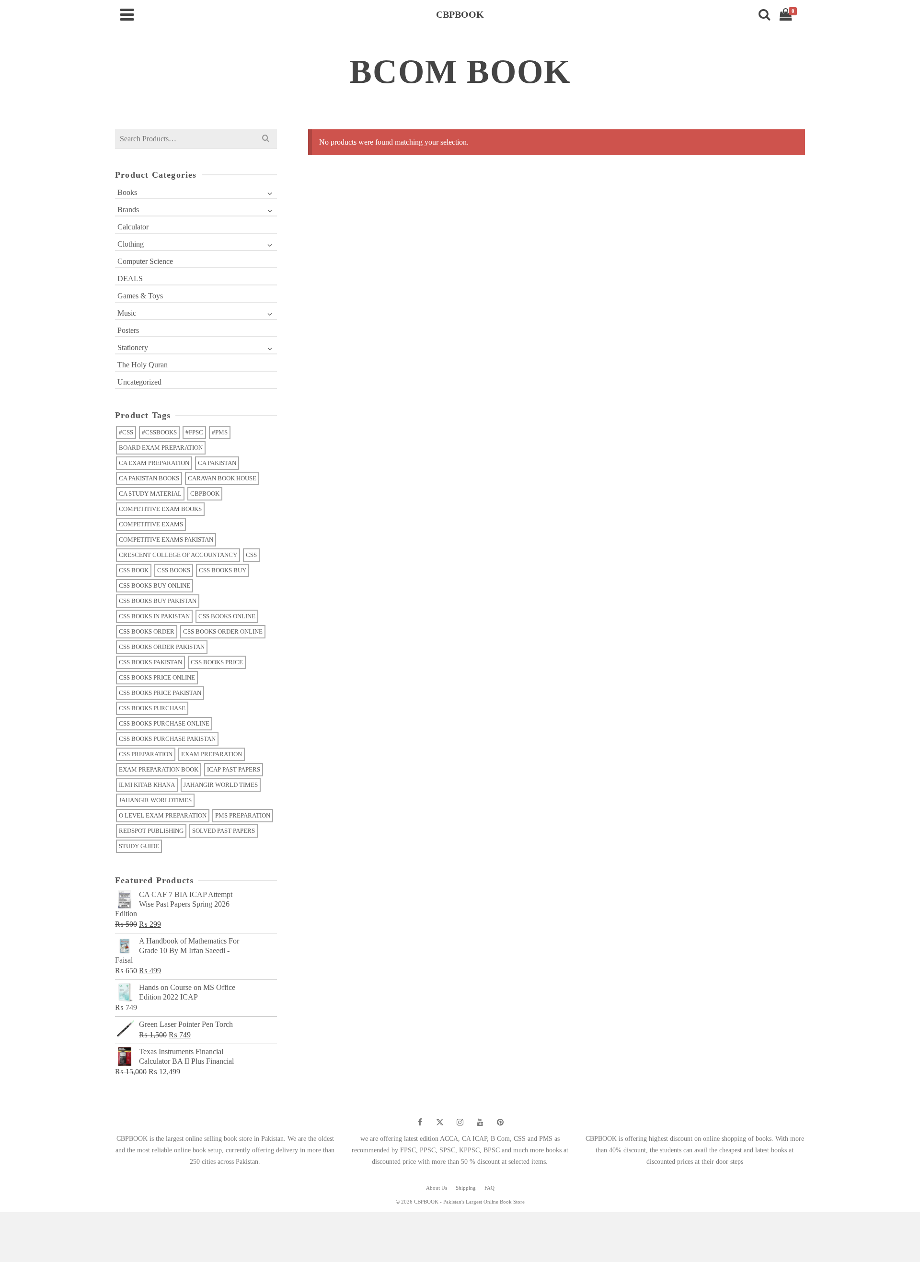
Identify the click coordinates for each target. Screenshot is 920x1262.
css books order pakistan (162, 646)
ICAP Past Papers (233, 769)
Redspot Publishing (151, 830)
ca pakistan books (149, 478)
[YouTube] (480, 1122)
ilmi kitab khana (147, 784)
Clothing (130, 244)
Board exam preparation (161, 447)
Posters (128, 330)
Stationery (132, 347)
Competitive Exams (151, 524)
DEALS (130, 278)
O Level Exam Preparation (163, 815)
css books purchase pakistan (167, 738)
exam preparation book (158, 769)
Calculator (133, 227)
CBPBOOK (204, 493)
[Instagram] (460, 1122)
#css (126, 432)
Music (126, 313)
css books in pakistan (154, 616)
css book (134, 570)
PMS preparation (242, 815)
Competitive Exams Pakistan (166, 539)
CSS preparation (145, 754)
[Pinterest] (500, 1122)
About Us (436, 1188)
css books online (226, 616)
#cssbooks (159, 432)
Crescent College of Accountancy (178, 554)
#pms (220, 432)
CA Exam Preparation (154, 462)
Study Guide (139, 846)
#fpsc (194, 432)
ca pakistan (217, 462)
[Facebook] (420, 1122)
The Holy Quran (142, 365)
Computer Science (145, 261)
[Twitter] (440, 1122)
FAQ (489, 1188)
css (251, 554)
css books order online (223, 631)
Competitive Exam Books (160, 508)
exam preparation (211, 754)
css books (173, 570)
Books (127, 192)
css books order (146, 631)
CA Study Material (150, 493)
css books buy (222, 570)
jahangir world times (221, 784)
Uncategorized (139, 382)
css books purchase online (164, 723)
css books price (217, 662)
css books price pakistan (160, 692)
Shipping (466, 1188)
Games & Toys (140, 296)
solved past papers (223, 830)
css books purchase (152, 708)
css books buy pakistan (157, 600)
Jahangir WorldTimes (155, 800)
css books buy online (154, 585)
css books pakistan (150, 662)
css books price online (157, 677)
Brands (128, 209)
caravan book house (222, 478)
